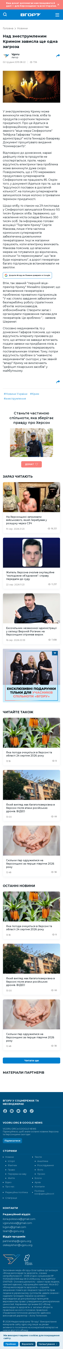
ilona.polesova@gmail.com (19, 1219)
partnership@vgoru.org (17, 1241)
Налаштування (47, 1344)
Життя (11, 1178)
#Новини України (15, 393)
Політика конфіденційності (44, 1192)
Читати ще (31, 1060)
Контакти (40, 1186)
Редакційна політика (16, 1192)
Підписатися (12, 1140)
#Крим (34, 393)
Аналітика (42, 1161)
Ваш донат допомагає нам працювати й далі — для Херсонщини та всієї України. (31, 4)
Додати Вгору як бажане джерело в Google (29, 275)
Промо (41, 1174)
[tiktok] (31, 1112)
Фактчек (12, 1165)
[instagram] (11, 1112)
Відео (8, 1182)
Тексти (38, 1157)
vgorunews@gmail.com (17, 1223)
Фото (40, 1169)
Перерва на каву (17, 1174)
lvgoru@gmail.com (14, 1227)
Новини (22, 28)
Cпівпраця (11, 1198)
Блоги (38, 1178)
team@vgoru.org (13, 1231)
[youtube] (18, 1112)
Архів (38, 1182)
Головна (8, 28)
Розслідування (45, 1165)
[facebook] (5, 1112)
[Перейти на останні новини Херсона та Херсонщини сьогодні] (31, 15)
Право (11, 1169)
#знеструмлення (15, 398)
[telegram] (25, 1112)
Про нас (9, 1186)
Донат (29, 464)
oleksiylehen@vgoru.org (17, 1245)
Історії (11, 1161)
